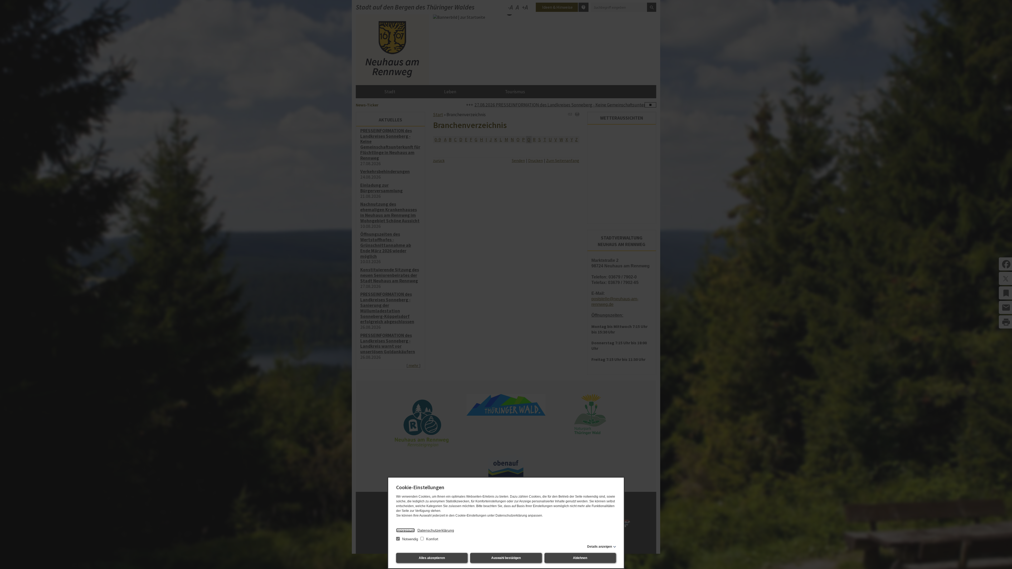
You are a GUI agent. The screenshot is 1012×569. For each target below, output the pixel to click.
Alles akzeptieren (432, 558)
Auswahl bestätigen (506, 558)
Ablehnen (580, 558)
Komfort (431, 539)
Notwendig (410, 539)
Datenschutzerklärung (435, 530)
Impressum (405, 530)
